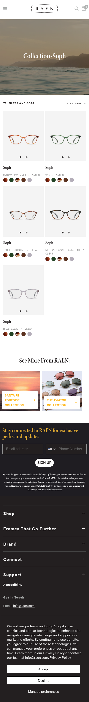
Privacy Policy (60, 657)
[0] (83, 8)
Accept (43, 669)
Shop (9, 513)
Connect (12, 559)
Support (12, 574)
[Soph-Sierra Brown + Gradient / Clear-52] (65, 211)
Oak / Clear (11, 180)
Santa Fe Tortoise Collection (14, 400)
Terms (59, 489)
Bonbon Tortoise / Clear (5, 180)
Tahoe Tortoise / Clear (17, 180)
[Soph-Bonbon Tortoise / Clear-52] (23, 136)
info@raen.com (24, 605)
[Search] (76, 8)
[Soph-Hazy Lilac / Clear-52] (23, 290)
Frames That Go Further (29, 528)
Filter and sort (21, 103)
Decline (43, 680)
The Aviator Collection (56, 402)
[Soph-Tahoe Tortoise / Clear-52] (23, 211)
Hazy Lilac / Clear (29, 180)
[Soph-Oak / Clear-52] (65, 136)
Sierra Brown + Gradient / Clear (23, 180)
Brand (10, 544)
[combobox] (51, 449)
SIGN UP (44, 462)
